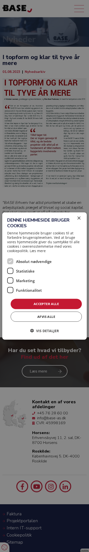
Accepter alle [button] (46, 304)
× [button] (79, 218)
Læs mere (38, 250)
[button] (44, 330)
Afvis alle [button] (46, 316)
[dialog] (44, 276)
